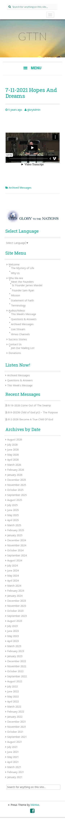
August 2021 (14, 742)
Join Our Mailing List (22, 348)
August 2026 (14, 439)
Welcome (14, 264)
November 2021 (16, 726)
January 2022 (14, 716)
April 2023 (13, 641)
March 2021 (14, 767)
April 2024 (13, 580)
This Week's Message (19, 385)
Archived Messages (20, 187)
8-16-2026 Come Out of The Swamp (29, 405)
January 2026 (14, 474)
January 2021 (14, 777)
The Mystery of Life (22, 268)
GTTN (32, 36)
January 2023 (14, 656)
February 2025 (15, 530)
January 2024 (14, 595)
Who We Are (15, 278)
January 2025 (14, 535)
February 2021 (15, 772)
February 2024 (15, 590)
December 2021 (16, 721)
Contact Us (15, 344)
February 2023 (15, 651)
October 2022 (15, 671)
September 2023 (17, 616)
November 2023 (16, 605)
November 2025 (16, 485)
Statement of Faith (22, 300)
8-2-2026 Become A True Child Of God (30, 419)
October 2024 (15, 550)
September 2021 (17, 736)
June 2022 (13, 691)
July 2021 (12, 747)
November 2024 (16, 545)
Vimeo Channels (20, 334)
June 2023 (13, 631)
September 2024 (17, 555)
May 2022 (13, 696)
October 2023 (15, 611)
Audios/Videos (16, 310)
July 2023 (12, 626)
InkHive (35, 804)
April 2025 (13, 520)
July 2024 (12, 565)
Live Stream (18, 329)
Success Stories (17, 339)
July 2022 (12, 686)
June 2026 (13, 449)
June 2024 (13, 570)
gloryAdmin (33, 109)
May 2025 (13, 515)
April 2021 (13, 762)
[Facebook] (32, 811)
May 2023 (13, 636)
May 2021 (13, 757)
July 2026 (12, 444)
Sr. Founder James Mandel (27, 285)
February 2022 (15, 711)
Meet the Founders (22, 281)
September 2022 (17, 676)
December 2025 (16, 480)
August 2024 (14, 560)
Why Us (15, 273)
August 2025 (14, 500)
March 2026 (14, 464)
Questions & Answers (23, 319)
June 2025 (13, 510)
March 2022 (14, 706)
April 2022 (13, 701)
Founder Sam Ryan (23, 290)
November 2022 (16, 666)
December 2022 (16, 661)
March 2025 (14, 525)
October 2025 (15, 490)
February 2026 (15, 469)
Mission (15, 295)
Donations (14, 353)
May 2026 (13, 454)
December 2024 (16, 540)
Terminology (18, 305)
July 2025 (12, 505)
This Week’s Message (23, 314)
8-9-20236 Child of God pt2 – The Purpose (33, 412)
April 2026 (13, 459)
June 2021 (13, 752)
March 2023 (14, 646)
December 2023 (16, 600)
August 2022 (14, 681)
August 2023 (14, 621)
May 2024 (13, 575)
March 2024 (14, 585)
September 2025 (17, 495)
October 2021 (15, 731)
